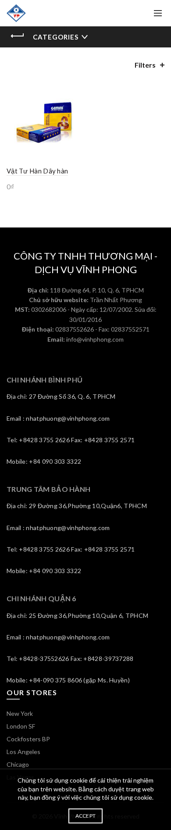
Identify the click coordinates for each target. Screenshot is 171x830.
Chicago (18, 764)
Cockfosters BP (28, 739)
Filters (145, 65)
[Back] (17, 36)
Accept (85, 815)
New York (20, 713)
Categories (55, 37)
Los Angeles (23, 751)
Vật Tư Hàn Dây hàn (37, 171)
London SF (21, 726)
